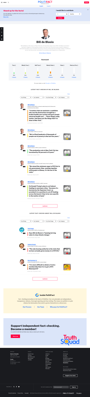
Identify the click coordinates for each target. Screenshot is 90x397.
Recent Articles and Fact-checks (69, 369)
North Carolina (48, 362)
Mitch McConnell (31, 356)
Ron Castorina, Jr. (32, 260)
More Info (5, 17)
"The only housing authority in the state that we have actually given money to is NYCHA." (44, 250)
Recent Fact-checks (67, 370)
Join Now (60, 18)
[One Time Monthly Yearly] (75, 14)
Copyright (27, 393)
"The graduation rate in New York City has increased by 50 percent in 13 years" (43, 151)
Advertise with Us (66, 359)
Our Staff (65, 355)
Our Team (40, 307)
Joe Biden (30, 359)
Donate (86, 2)
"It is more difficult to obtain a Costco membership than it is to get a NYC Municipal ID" (42, 267)
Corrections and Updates (68, 361)
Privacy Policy (20, 393)
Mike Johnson (30, 358)
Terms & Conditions (12, 393)
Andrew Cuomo (32, 244)
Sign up (74, 387)
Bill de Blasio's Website (45, 53)
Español (49, 6)
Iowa (46, 356)
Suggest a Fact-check (70, 375)
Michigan (47, 358)
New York (47, 361)
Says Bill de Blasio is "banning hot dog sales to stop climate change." (42, 234)
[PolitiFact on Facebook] (16, 387)
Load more (45, 206)
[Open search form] (8, 2)
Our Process (27, 307)
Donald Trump (30, 353)
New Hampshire (48, 359)
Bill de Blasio (31, 105)
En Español (65, 356)
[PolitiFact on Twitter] (14, 387)
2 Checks (38, 77)
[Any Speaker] (39, 221)
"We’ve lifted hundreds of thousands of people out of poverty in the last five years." (44, 135)
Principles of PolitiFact (51, 83)
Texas (46, 365)
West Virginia (48, 367)
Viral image (31, 228)
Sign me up (15, 336)
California (47, 353)
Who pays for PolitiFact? (58, 307)
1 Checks (14, 77)
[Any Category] (63, 221)
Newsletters (65, 362)
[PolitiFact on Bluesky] (18, 387)
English (41, 6)
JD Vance (30, 355)
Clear (68, 94)
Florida (46, 355)
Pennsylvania (48, 364)
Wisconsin (47, 368)
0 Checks (62, 77)
